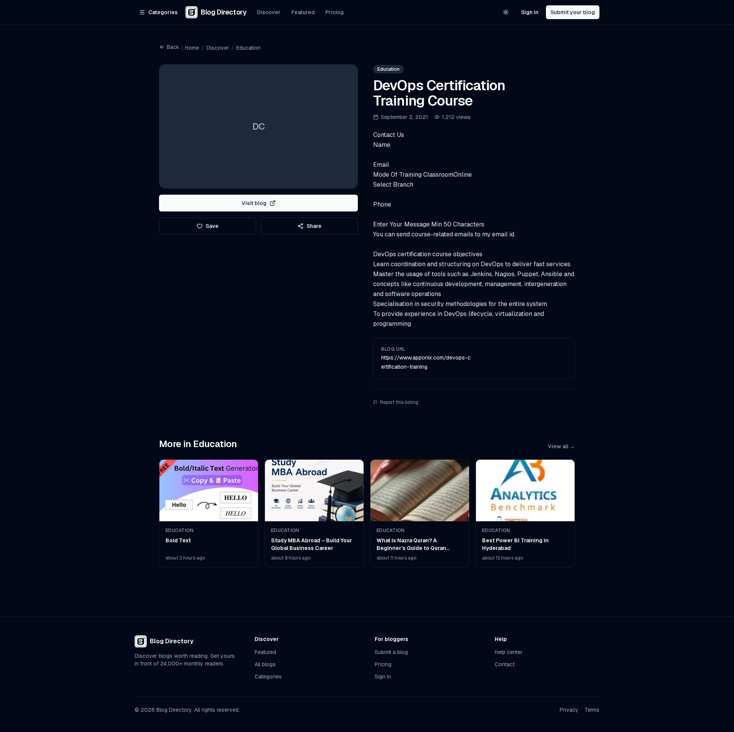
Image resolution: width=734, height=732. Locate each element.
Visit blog (254, 203)
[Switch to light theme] (505, 12)
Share (314, 226)
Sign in (529, 12)
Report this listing (399, 402)
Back (173, 47)
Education (248, 47)
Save (212, 226)
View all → (561, 446)
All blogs (265, 664)
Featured (303, 12)
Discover (269, 12)
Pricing (334, 12)
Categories (268, 676)
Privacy (569, 709)
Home (192, 47)
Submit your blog (572, 12)
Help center (509, 652)
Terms (592, 709)
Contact (505, 664)
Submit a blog (391, 652)
